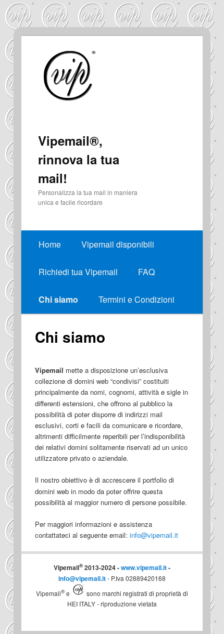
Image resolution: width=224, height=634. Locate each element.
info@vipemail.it (154, 535)
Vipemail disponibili (117, 244)
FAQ (146, 272)
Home (50, 244)
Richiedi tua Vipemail (78, 272)
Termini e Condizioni (136, 299)
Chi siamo (58, 299)
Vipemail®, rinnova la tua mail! (78, 159)
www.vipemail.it (144, 567)
